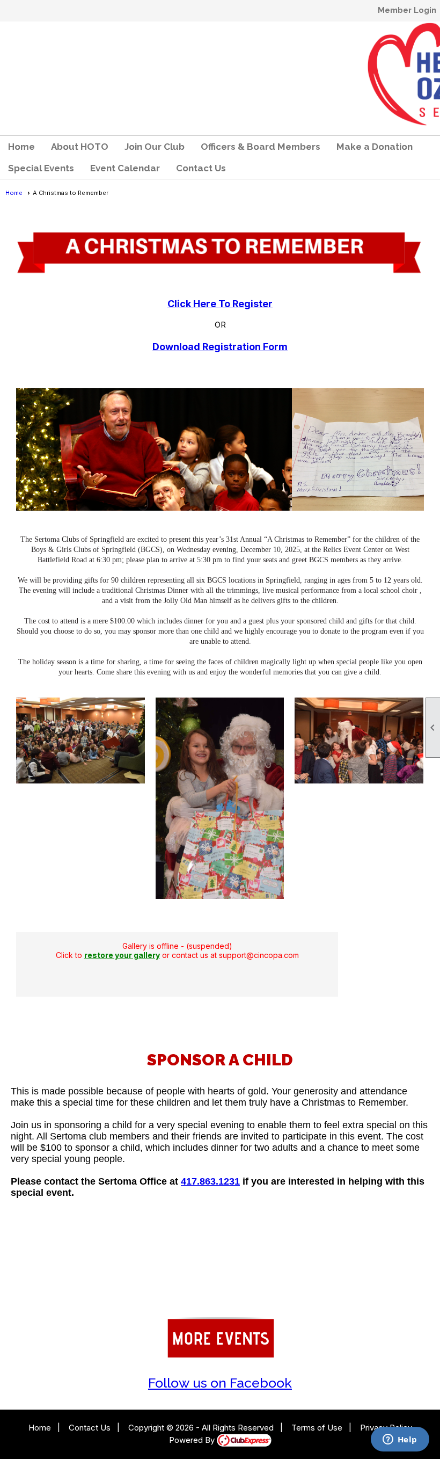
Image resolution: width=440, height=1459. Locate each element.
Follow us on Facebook (220, 1383)
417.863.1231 (210, 1181)
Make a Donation (374, 146)
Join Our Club (154, 146)
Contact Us (201, 168)
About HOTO (79, 146)
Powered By (193, 1440)
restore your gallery (122, 955)
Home (21, 146)
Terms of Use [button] (316, 1427)
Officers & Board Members (260, 146)
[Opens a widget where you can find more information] (399, 1440)
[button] (41, 168)
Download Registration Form (220, 346)
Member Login (407, 10)
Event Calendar (125, 168)
